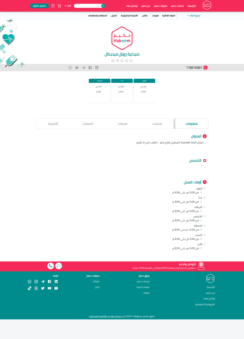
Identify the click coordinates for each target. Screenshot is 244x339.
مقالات (95, 281)
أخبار (97, 287)
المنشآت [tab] (87, 124)
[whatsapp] (70, 68)
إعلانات (146, 293)
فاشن (144, 15)
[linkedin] (97, 68)
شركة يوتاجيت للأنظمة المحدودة (105, 316)
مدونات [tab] (122, 124)
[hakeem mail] (56, 288)
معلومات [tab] (192, 124)
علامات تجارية (143, 287)
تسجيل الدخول (39, 6)
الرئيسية (192, 6)
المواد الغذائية (168, 15)
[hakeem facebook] (49, 282)
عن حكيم (145, 6)
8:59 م (143, 91)
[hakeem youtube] (49, 288)
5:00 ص (143, 86)
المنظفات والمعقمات (97, 15)
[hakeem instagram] (36, 282)
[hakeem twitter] (43, 288)
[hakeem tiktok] (30, 288)
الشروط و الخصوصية (205, 304)
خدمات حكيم (177, 6)
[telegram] (83, 68)
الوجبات (155, 15)
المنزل (114, 15)
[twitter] (77, 68)
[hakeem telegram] (43, 282)
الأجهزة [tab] (53, 124)
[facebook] (90, 68)
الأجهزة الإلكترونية (129, 15)
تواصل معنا (131, 6)
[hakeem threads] (36, 288)
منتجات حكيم (143, 281)
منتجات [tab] (157, 124)
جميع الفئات (194, 15)
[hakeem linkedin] (56, 281)
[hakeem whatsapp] (30, 282)
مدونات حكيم (160, 6)
